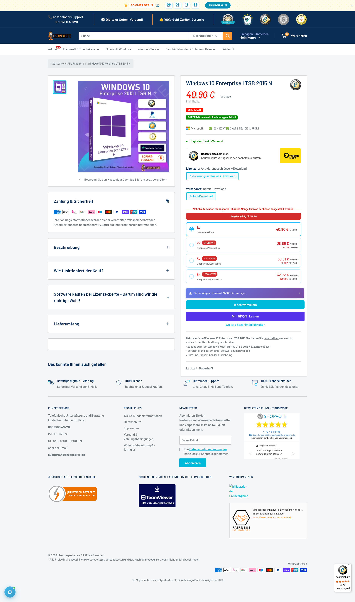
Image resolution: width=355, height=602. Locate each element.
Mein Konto (248, 37)
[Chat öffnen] (10, 592)
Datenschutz (132, 422)
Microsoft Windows (118, 49)
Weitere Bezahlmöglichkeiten (245, 324)
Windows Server (148, 49)
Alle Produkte (75, 63)
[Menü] (349, 565)
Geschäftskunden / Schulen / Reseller (191, 49)
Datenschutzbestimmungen (208, 449)
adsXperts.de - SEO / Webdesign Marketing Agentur (186, 580)
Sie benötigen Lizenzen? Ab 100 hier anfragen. (220, 293)
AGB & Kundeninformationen (143, 416)
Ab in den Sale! (218, 5)
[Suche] (227, 36)
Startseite (57, 63)
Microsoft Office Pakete (79, 49)
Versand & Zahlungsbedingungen (138, 437)
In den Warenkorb (245, 305)
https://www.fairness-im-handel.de (272, 517)
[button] (243, 229)
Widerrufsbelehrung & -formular (139, 447)
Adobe (52, 49)
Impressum (131, 428)
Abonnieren (193, 463)
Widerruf (228, 49)
